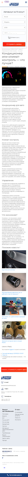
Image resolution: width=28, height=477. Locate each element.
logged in (11, 349)
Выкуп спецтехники (6, 435)
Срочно (4, 426)
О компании (18, 412)
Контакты (18, 419)
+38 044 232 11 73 (5, 399)
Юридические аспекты (19, 415)
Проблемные (6, 433)
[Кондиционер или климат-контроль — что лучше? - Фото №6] (2, 66)
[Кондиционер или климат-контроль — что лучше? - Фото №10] (7, 66)
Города (4, 440)
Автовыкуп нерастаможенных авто (7, 429)
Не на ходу (5, 422)
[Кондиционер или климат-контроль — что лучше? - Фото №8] (5, 66)
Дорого (4, 416)
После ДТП (5, 420)
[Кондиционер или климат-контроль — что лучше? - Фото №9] (6, 66)
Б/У (3, 418)
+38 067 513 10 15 (5, 400)
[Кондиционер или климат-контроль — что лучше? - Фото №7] (3, 66)
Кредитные (5, 424)
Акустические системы (8, 270)
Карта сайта (6, 438)
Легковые (5, 414)
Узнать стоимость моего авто (14, 370)
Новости (17, 417)
